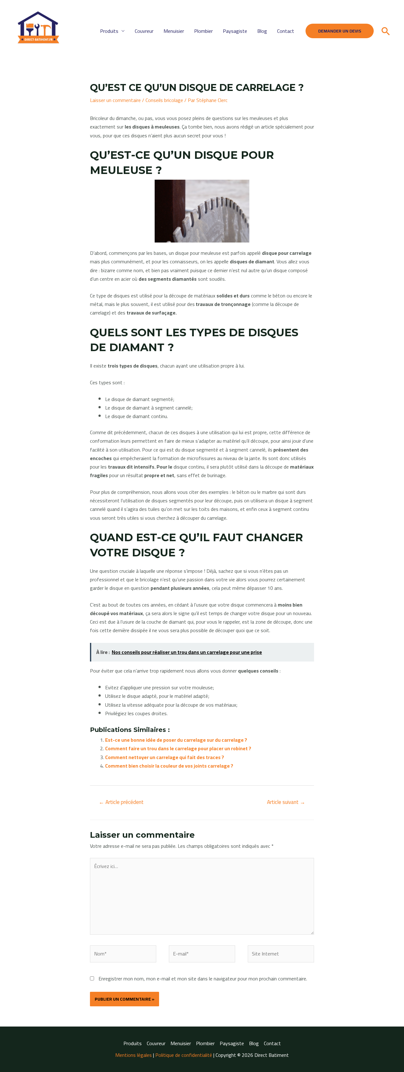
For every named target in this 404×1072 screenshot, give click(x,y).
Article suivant (286, 802)
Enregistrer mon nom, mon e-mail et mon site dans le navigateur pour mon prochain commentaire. (202, 978)
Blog (262, 31)
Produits (109, 31)
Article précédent (121, 802)
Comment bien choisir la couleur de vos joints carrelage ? (169, 765)
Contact (285, 31)
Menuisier (173, 31)
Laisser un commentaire (115, 100)
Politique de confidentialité (183, 1055)
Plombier (203, 31)
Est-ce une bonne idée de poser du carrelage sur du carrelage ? (176, 740)
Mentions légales (133, 1055)
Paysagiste (235, 31)
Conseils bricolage (164, 100)
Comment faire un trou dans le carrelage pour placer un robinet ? (178, 748)
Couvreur (144, 31)
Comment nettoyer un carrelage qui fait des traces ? (164, 757)
